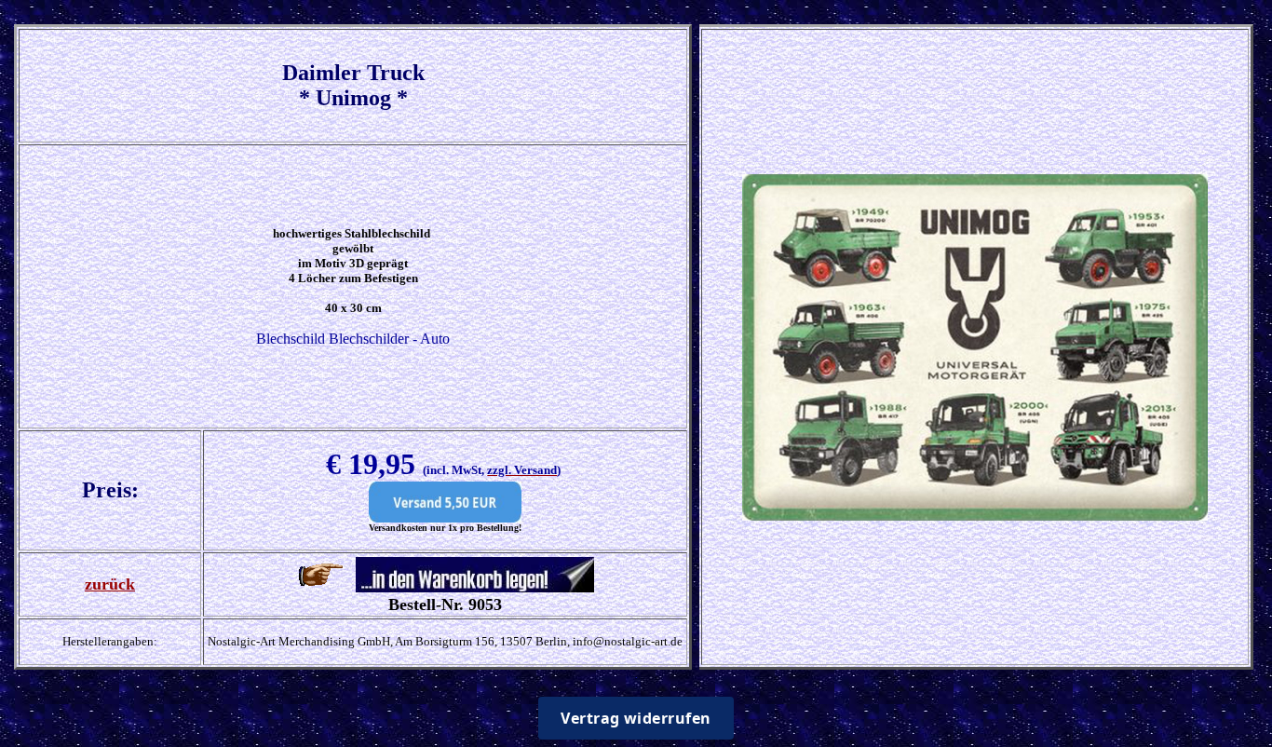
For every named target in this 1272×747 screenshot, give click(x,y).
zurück (110, 584)
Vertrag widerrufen (636, 718)
